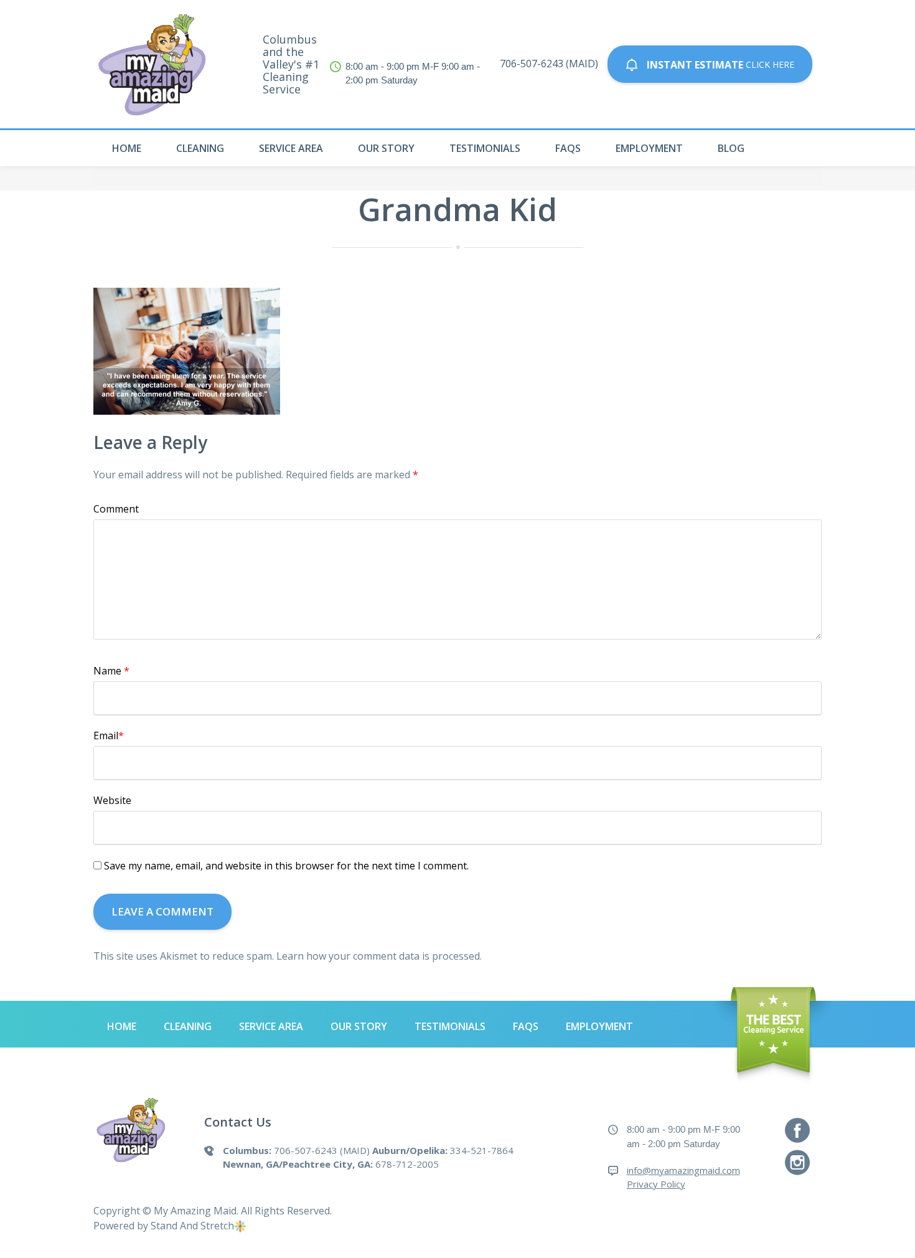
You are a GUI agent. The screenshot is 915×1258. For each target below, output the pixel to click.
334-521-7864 (482, 1150)
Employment (649, 148)
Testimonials (484, 148)
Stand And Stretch (192, 1225)
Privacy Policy (656, 1184)
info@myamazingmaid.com (683, 1170)
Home (126, 148)
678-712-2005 (407, 1164)
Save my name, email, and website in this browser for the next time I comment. (286, 866)
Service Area (291, 148)
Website (112, 800)
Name (111, 671)
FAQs (568, 148)
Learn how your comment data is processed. (379, 956)
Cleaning (200, 148)
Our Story (386, 148)
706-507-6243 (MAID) (549, 63)
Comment (116, 509)
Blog (731, 148)
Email (108, 735)
